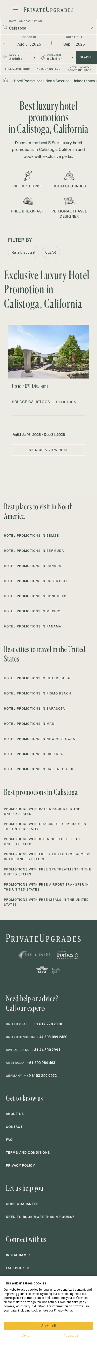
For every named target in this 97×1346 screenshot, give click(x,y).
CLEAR (50, 252)
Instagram (18, 1255)
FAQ (9, 1139)
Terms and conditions (28, 1152)
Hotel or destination (25, 21)
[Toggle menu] (15, 9)
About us (15, 1114)
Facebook (17, 1268)
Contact (14, 1127)
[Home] (5, 80)
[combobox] (46, 28)
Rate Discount (23, 252)
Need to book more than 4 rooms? (40, 1217)
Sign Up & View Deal (48, 450)
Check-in (29, 37)
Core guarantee (22, 1204)
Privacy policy (20, 1165)
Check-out (74, 37)
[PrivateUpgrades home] (48, 9)
